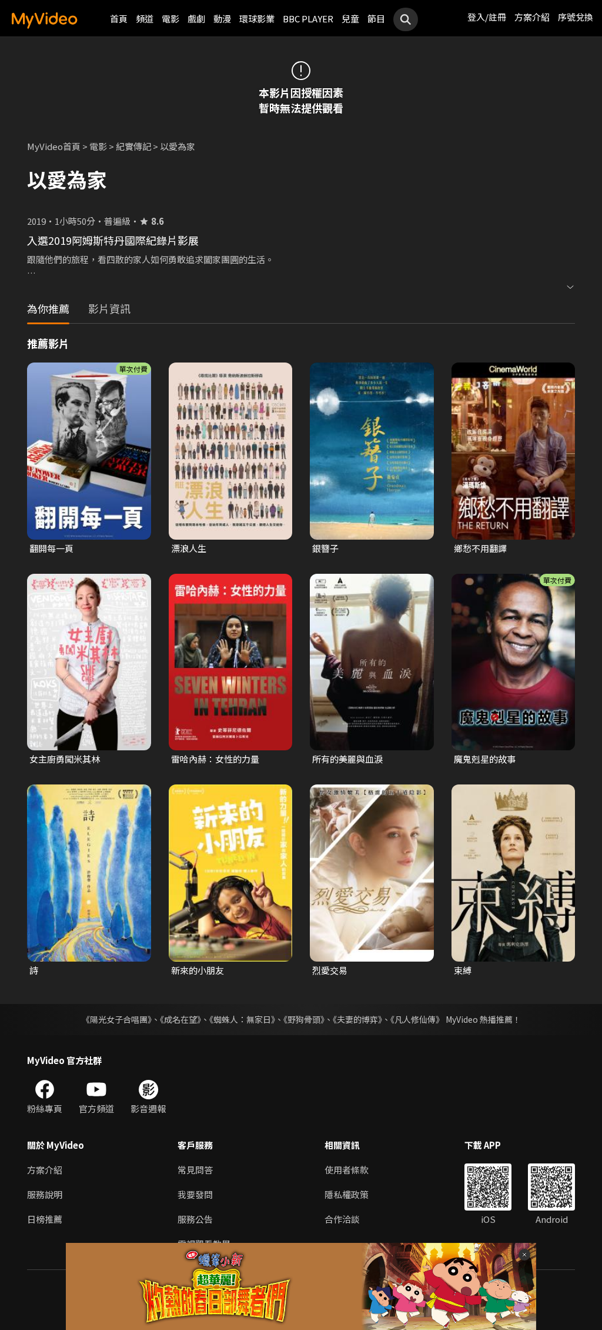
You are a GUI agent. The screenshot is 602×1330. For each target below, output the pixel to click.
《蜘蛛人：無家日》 (242, 1019)
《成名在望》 (180, 1019)
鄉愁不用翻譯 (480, 548)
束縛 (462, 970)
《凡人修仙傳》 (417, 1019)
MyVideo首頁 (54, 146)
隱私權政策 (347, 1194)
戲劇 (196, 18)
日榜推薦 (44, 1219)
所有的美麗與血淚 (347, 759)
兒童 (350, 18)
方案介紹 (532, 17)
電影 (170, 18)
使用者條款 (347, 1169)
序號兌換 (575, 17)
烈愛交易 (329, 970)
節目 (376, 18)
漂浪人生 (188, 548)
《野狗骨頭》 (304, 1019)
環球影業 (257, 18)
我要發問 (195, 1194)
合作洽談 (342, 1219)
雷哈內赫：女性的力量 (215, 759)
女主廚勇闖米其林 (64, 759)
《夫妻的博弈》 (357, 1019)
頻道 (144, 18)
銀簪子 (325, 548)
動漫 (222, 18)
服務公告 (195, 1219)
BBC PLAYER (308, 18)
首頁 (119, 18)
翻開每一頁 (51, 548)
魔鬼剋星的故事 (485, 759)
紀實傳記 (133, 146)
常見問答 (195, 1169)
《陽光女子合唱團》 (117, 1019)
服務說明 (44, 1194)
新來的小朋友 (197, 970)
